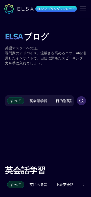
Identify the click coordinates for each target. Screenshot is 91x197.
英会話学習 (38, 101)
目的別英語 (65, 101)
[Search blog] (81, 100)
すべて (15, 101)
